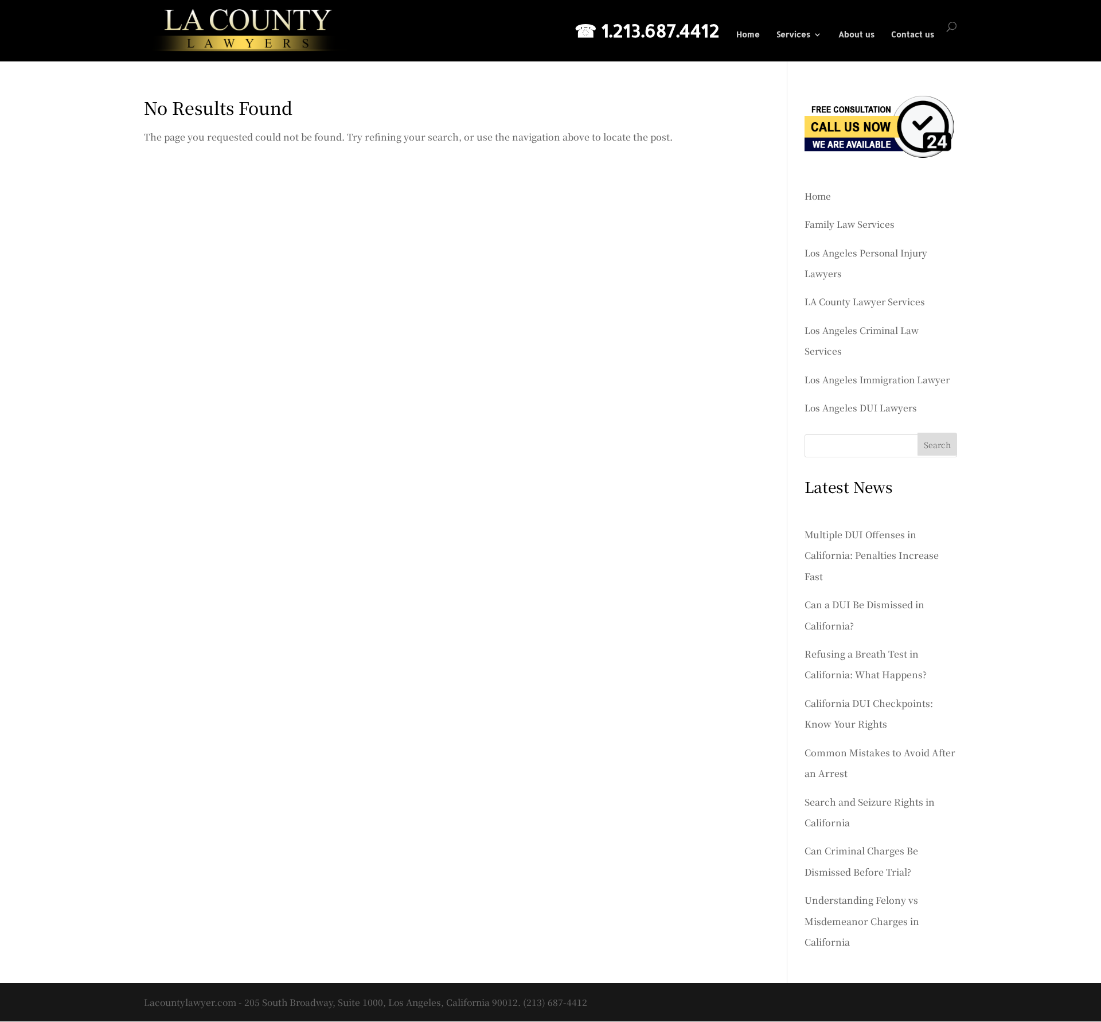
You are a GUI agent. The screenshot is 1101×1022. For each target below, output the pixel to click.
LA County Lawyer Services (865, 301)
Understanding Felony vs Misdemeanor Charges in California (862, 921)
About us (856, 34)
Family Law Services (850, 223)
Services (793, 34)
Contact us (912, 34)
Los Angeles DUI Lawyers (861, 407)
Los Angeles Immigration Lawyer (877, 379)
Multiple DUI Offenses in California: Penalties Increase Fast (872, 555)
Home (748, 34)
